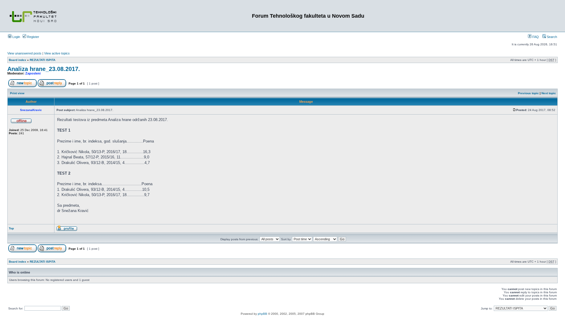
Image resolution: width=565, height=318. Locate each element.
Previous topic (528, 93)
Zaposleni (33, 73)
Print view (17, 93)
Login (15, 37)
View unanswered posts (24, 53)
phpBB (262, 313)
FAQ (535, 37)
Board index (17, 60)
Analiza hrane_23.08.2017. (43, 69)
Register (32, 37)
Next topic (548, 93)
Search (551, 37)
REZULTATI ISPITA (42, 60)
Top (11, 228)
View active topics (57, 53)
